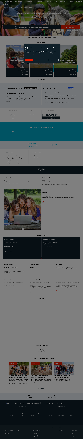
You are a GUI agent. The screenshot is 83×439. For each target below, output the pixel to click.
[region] (42, 53)
